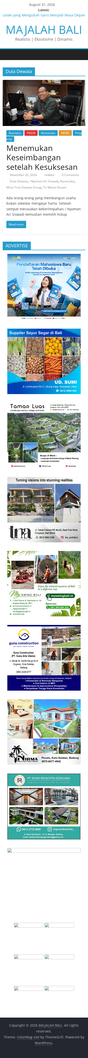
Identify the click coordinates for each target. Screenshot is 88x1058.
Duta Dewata (19, 181)
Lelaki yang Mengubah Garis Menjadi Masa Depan (44, 15)
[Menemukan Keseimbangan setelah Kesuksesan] (44, 83)
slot (36, 1037)
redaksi (49, 175)
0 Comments (70, 175)
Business (15, 133)
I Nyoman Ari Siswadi (44, 181)
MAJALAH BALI (44, 29)
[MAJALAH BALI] (8, 54)
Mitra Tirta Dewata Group (23, 187)
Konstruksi (48, 133)
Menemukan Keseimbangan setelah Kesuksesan (42, 157)
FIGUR (31, 133)
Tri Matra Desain (54, 187)
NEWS (65, 133)
